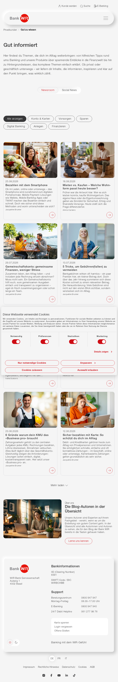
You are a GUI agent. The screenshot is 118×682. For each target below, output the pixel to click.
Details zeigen (101, 351)
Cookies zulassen (32, 370)
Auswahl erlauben (87, 370)
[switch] (42, 340)
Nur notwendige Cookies (32, 363)
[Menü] (105, 18)
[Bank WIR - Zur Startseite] (19, 18)
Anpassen (86, 363)
